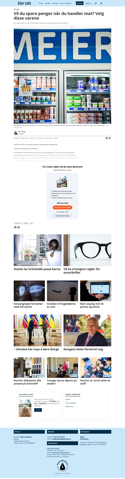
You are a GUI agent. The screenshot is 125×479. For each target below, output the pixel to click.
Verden (47, 3)
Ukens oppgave (65, 3)
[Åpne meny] (101, 3)
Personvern (84, 439)
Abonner (80, 3)
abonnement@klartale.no (61, 452)
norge (26, 223)
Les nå (38, 410)
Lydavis (67, 399)
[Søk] (96, 3)
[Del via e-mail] (109, 138)
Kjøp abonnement (53, 448)
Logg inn (88, 3)
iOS (35, 403)
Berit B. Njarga (26, 437)
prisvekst (18, 223)
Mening (55, 3)
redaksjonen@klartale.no (61, 439)
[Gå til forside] (24, 3)
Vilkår (82, 437)
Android (42, 403)
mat (31, 223)
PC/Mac (53, 401)
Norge (41, 3)
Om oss (16, 439)
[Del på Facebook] (106, 138)
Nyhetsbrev (69, 406)
